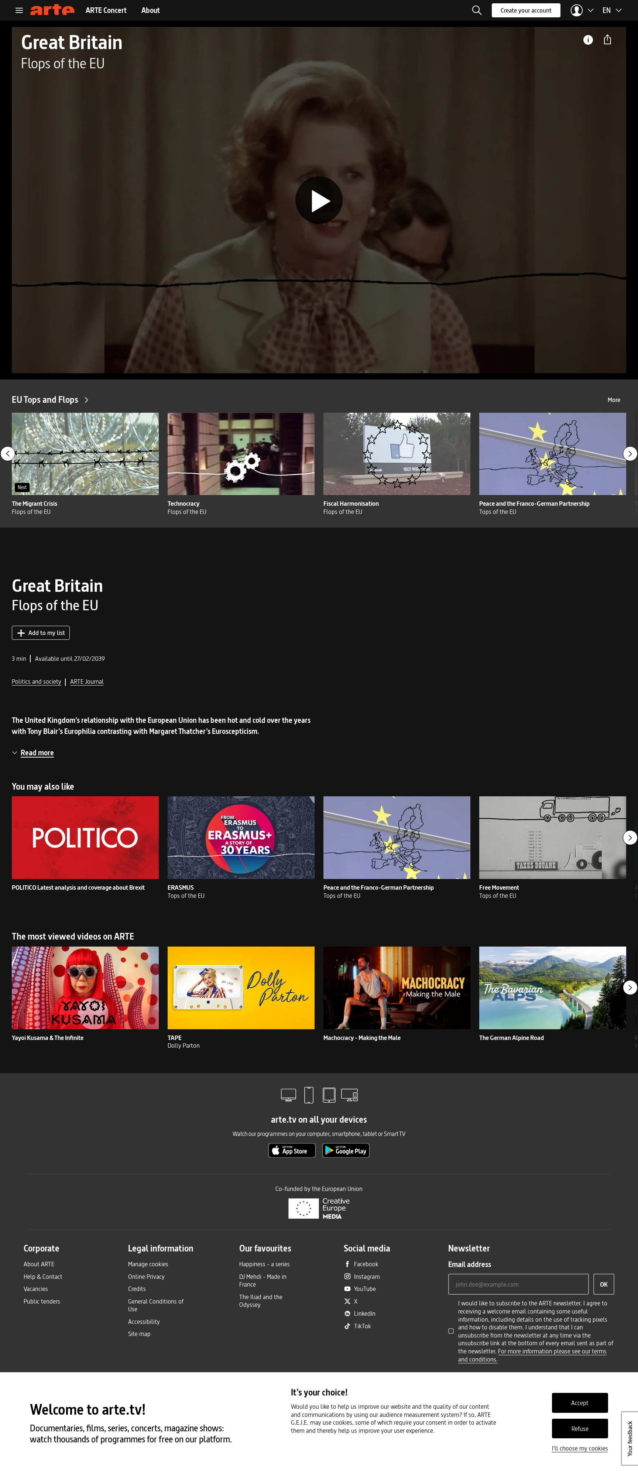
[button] (477, 10)
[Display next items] (630, 453)
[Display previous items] (7, 453)
